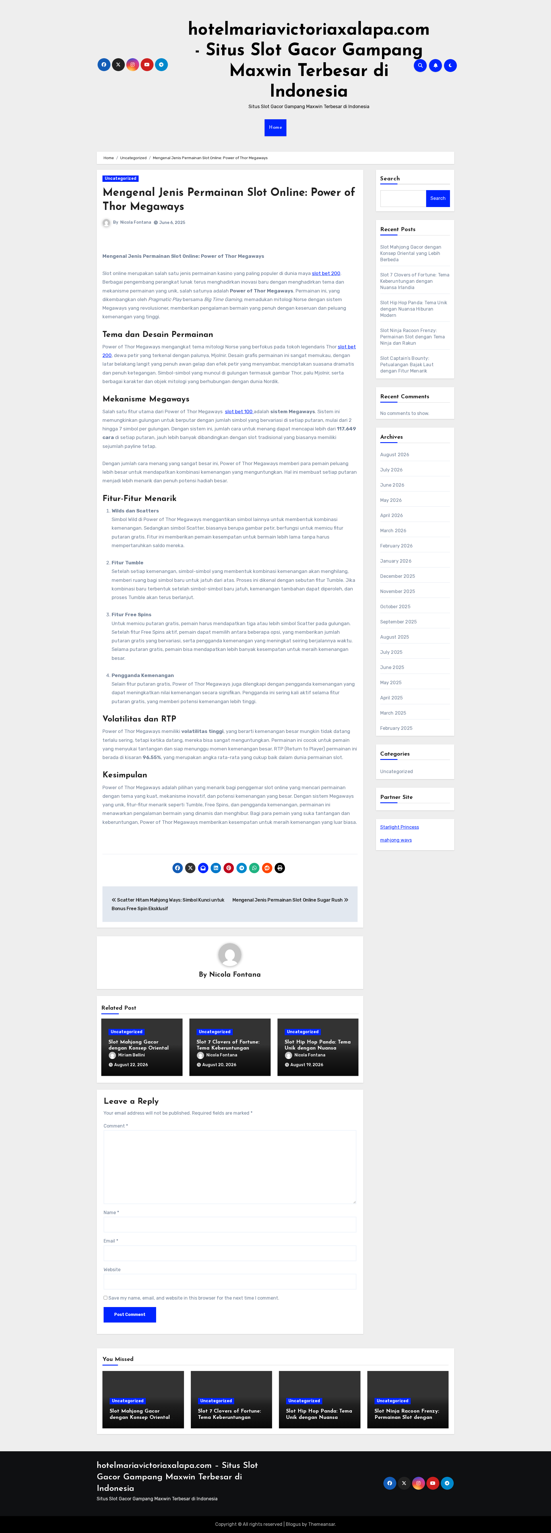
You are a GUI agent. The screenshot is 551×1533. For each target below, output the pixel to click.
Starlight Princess (399, 827)
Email (111, 1241)
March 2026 (393, 530)
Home (275, 127)
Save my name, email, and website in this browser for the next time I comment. (193, 1298)
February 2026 (396, 546)
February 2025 (396, 728)
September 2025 (398, 622)
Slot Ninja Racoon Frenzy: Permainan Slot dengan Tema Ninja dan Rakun (412, 337)
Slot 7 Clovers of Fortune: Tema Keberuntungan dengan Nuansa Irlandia (228, 1048)
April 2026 (391, 515)
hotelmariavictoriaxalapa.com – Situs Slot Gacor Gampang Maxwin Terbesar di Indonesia (177, 1477)
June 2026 (392, 485)
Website (112, 1269)
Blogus (293, 1524)
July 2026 (391, 470)
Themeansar (321, 1524)
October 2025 (395, 606)
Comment (116, 1126)
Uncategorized (120, 178)
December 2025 (397, 576)
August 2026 (395, 454)
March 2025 (393, 713)
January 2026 (396, 561)
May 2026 (391, 500)
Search (390, 179)
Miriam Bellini (131, 1055)
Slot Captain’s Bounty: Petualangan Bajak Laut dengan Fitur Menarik (407, 365)
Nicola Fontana (135, 222)
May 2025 (391, 682)
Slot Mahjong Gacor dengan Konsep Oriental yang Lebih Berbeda (138, 1048)
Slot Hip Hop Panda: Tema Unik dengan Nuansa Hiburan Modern (318, 1048)
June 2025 (392, 667)
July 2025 (391, 652)
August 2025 (394, 637)
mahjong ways (396, 840)
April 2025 (391, 698)
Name (111, 1212)
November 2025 (397, 591)
